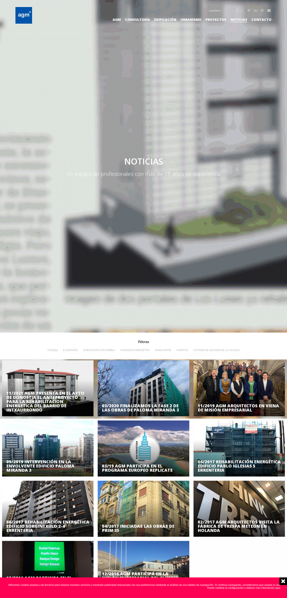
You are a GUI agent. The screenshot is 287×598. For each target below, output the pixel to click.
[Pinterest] (262, 10)
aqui (277, 587)
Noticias (238, 19)
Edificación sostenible (99, 350)
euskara (228, 10)
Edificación (165, 19)
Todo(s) (52, 350)
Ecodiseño (70, 350)
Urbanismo (190, 19)
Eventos (182, 350)
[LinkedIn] (256, 10)
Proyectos (216, 19)
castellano (215, 10)
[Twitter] (249, 10)
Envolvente (163, 350)
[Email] (269, 10)
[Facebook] (242, 10)
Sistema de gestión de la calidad (217, 350)
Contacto (261, 19)
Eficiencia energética (135, 350)
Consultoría (137, 19)
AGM (117, 19)
